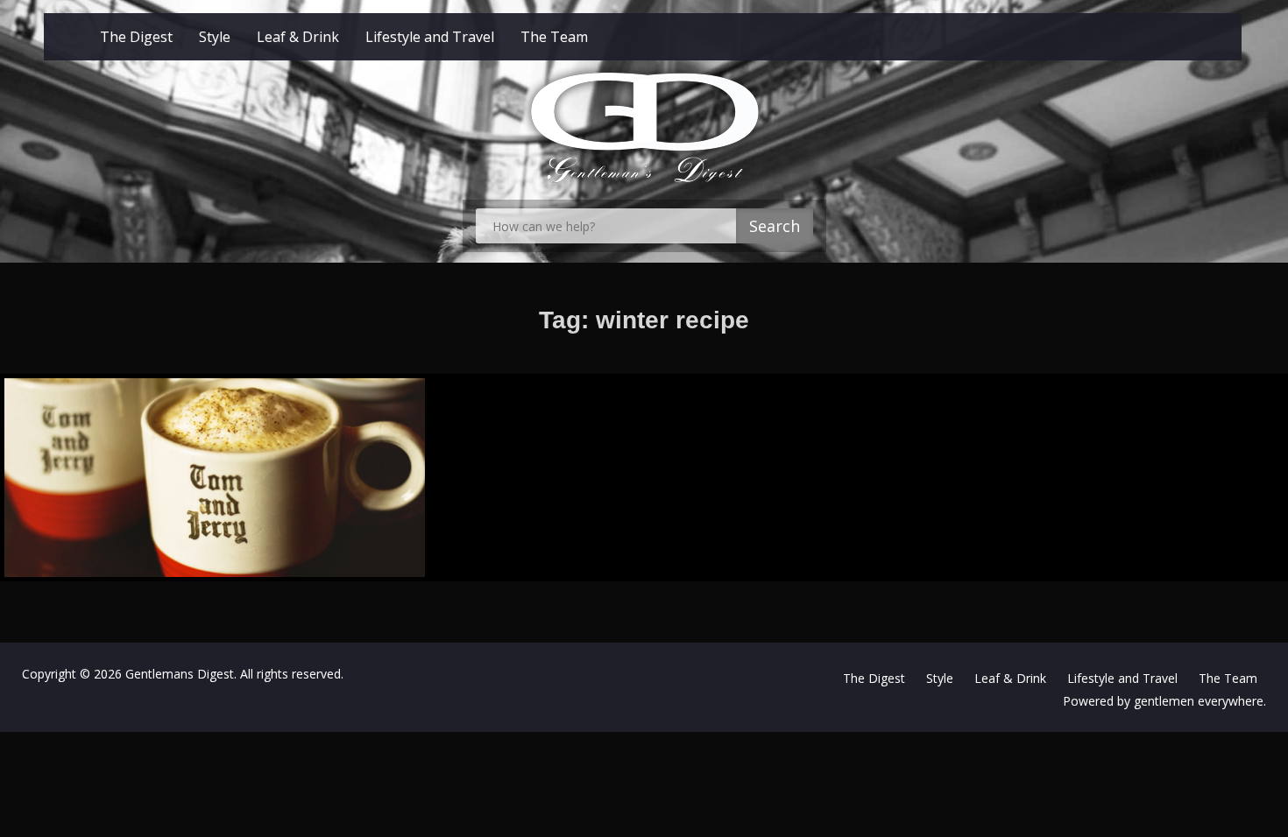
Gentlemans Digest (179, 673)
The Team (554, 36)
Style (214, 36)
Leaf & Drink (298, 36)
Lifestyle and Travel (429, 36)
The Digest (136, 36)
